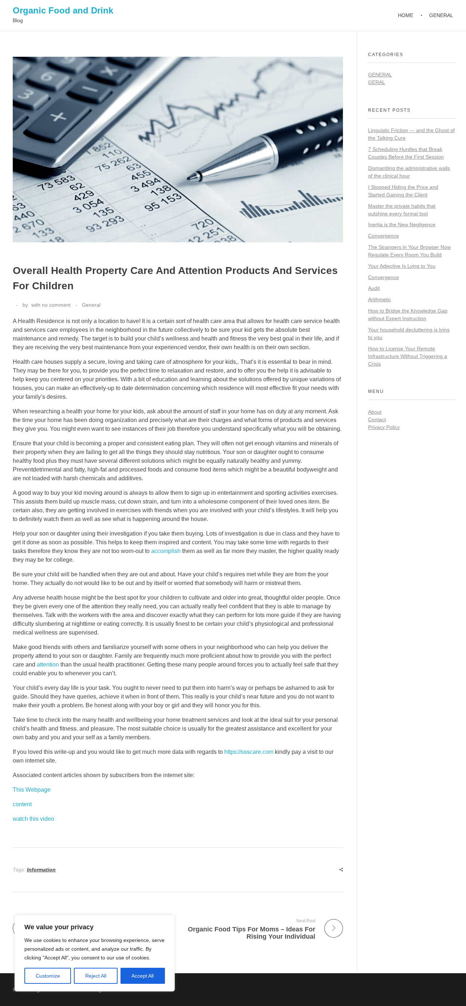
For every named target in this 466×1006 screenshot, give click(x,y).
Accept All (142, 976)
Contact (377, 419)
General (91, 305)
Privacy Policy (384, 427)
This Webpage (32, 790)
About (375, 412)
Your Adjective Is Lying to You (401, 266)
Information (41, 869)
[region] (95, 953)
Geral (376, 82)
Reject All (95, 976)
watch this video (33, 819)
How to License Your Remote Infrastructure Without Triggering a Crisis (407, 356)
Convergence (383, 236)
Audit (374, 288)
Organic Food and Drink (63, 10)
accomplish (166, 551)
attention (48, 664)
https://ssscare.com (248, 752)
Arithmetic (379, 299)
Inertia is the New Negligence (401, 224)
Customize (48, 976)
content (22, 804)
